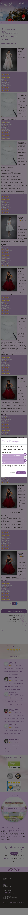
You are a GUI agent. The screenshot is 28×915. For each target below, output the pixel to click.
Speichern (12, 472)
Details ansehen (16, 455)
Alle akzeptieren (21, 472)
